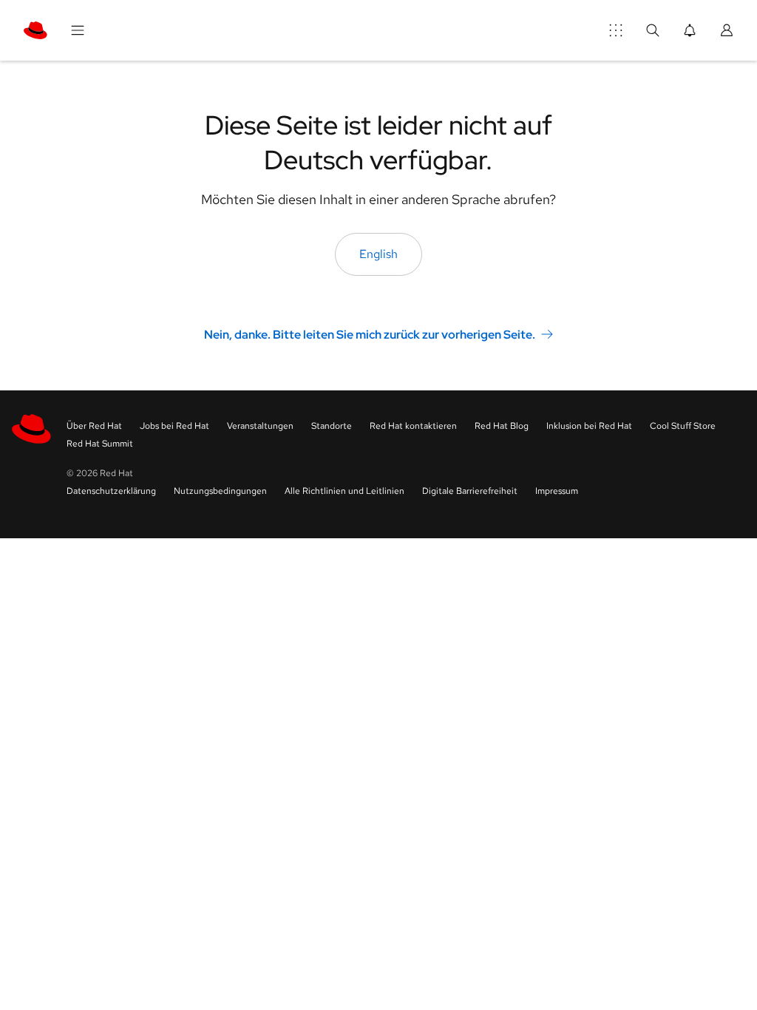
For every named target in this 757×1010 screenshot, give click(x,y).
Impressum (556, 491)
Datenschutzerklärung (111, 491)
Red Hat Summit (100, 444)
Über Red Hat (94, 426)
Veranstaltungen (260, 426)
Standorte (331, 426)
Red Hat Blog (502, 426)
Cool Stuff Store (683, 426)
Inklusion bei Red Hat (589, 426)
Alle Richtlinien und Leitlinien (344, 491)
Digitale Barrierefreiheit (469, 491)
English (378, 254)
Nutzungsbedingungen (220, 491)
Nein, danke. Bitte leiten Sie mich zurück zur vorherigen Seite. (369, 334)
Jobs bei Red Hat (174, 426)
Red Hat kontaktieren (413, 426)
